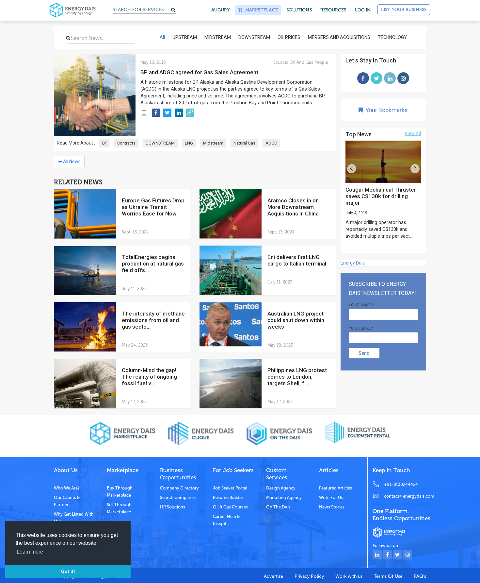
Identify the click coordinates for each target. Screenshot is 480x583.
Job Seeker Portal (230, 488)
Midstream (213, 143)
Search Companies (178, 497)
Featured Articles (335, 488)
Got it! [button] (68, 571)
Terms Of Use (388, 576)
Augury (220, 10)
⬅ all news (69, 161)
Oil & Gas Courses (230, 507)
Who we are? (67, 488)
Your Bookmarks (385, 110)
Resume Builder (228, 497)
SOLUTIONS (299, 10)
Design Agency (281, 488)
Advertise (273, 576)
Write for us (331, 497)
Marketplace (260, 10)
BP (104, 143)
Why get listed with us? (74, 518)
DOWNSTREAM (160, 143)
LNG (189, 143)
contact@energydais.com (407, 496)
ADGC (271, 143)
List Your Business (403, 9)
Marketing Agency (284, 497)
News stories (331, 507)
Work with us (348, 576)
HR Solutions (172, 507)
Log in (363, 10)
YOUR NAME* (361, 305)
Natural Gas (244, 143)
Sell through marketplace (119, 508)
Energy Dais (353, 263)
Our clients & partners (67, 501)
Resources (333, 10)
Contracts (126, 143)
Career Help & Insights (226, 520)
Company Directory (179, 488)
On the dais (278, 507)
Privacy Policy (309, 576)
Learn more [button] (30, 552)
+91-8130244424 (401, 484)
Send (364, 353)
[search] (68, 38)
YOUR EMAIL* (361, 328)
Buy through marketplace (120, 492)
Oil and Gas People (308, 62)
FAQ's (420, 576)
